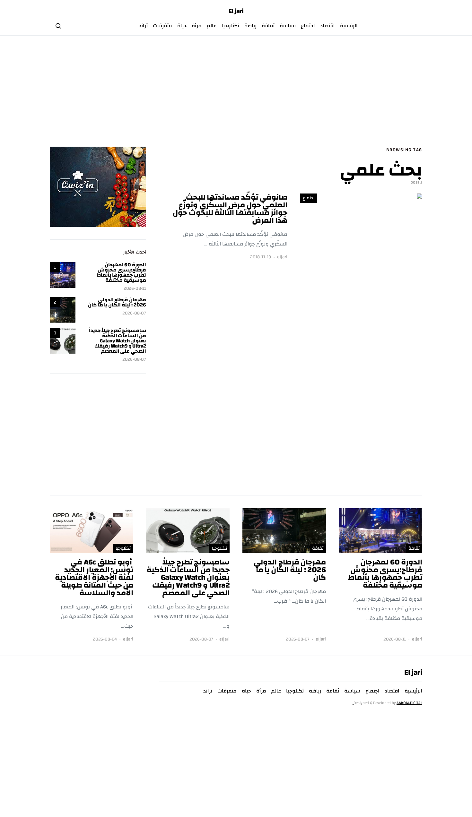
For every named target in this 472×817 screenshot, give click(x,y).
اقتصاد (327, 25)
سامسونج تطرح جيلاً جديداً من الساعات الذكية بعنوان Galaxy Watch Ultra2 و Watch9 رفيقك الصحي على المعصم (117, 341)
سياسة (288, 25)
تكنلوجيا (230, 25)
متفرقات (162, 25)
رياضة (250, 25)
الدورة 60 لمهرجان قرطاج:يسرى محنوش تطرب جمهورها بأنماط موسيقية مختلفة (121, 272)
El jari (236, 11)
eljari (282, 257)
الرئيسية (349, 25)
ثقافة (268, 25)
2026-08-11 (135, 288)
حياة (182, 25)
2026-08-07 (134, 313)
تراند (143, 25)
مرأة (197, 25)
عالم (211, 25)
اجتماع (308, 25)
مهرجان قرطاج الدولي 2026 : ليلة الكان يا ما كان (117, 302)
